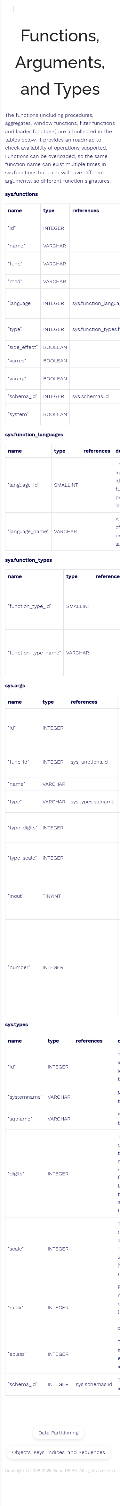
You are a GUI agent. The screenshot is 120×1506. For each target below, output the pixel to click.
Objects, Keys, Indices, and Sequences (58, 1452)
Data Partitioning (58, 1433)
